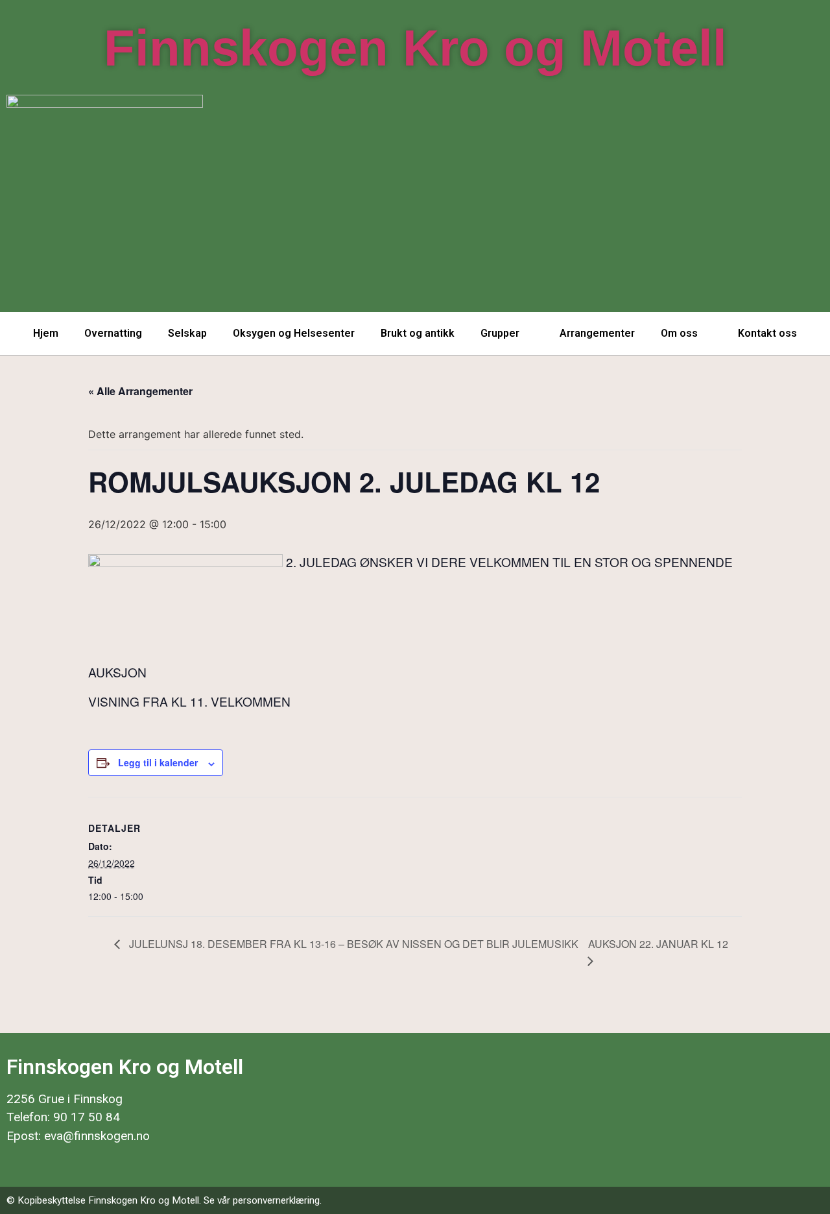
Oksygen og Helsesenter (294, 333)
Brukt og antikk (418, 333)
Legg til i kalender (158, 762)
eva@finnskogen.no (97, 1135)
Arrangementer (597, 333)
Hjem (45, 333)
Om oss (679, 333)
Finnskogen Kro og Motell (415, 48)
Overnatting (113, 333)
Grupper (499, 333)
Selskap (187, 333)
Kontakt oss (767, 333)
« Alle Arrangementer (140, 390)
